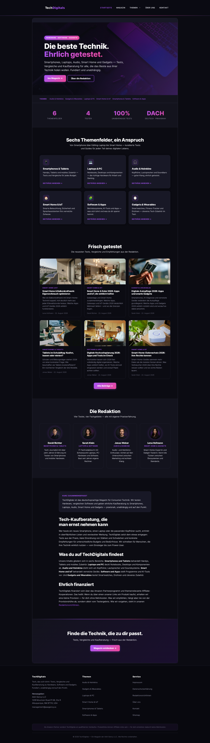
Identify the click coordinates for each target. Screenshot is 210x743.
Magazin (120, 8)
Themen (134, 8)
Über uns (150, 8)
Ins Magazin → (55, 78)
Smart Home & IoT (103, 99)
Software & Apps (139, 99)
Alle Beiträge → (105, 386)
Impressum (137, 682)
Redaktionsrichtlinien (69, 605)
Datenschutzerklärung (142, 689)
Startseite (106, 8)
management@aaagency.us (44, 707)
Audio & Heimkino (57, 99)
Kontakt (164, 8)
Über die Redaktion (81, 78)
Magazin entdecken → (105, 648)
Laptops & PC (89, 99)
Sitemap (136, 715)
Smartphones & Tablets (121, 99)
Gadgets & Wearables (73, 99)
